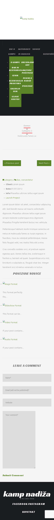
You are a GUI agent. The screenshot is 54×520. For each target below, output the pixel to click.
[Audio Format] (10, 339)
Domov (27, 126)
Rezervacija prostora (16, 82)
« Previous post (12, 163)
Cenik (15, 75)
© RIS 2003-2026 (27, 498)
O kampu (15, 62)
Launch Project (13, 198)
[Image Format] (10, 284)
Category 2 (27, 131)
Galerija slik (15, 90)
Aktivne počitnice (27, 71)
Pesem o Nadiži (27, 79)
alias (18, 180)
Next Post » (44, 163)
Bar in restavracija (16, 68)
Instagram (36, 504)
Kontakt (28, 512)
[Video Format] (10, 322)
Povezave (27, 86)
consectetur (27, 180)
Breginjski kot (27, 63)
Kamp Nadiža (27, 494)
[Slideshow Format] (12, 305)
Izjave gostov (15, 97)
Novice (36, 49)
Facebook (20, 504)
